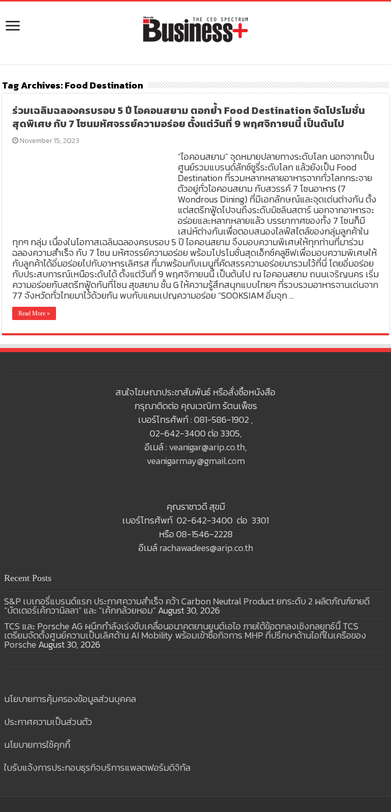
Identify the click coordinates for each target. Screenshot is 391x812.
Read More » (34, 313)
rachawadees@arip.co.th (206, 548)
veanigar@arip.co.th (207, 447)
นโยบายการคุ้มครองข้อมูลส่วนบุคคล (70, 699)
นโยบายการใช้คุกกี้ (37, 744)
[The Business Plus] (195, 28)
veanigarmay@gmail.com (196, 461)
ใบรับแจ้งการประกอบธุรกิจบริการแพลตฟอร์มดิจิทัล (97, 767)
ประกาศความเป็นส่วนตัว (48, 722)
